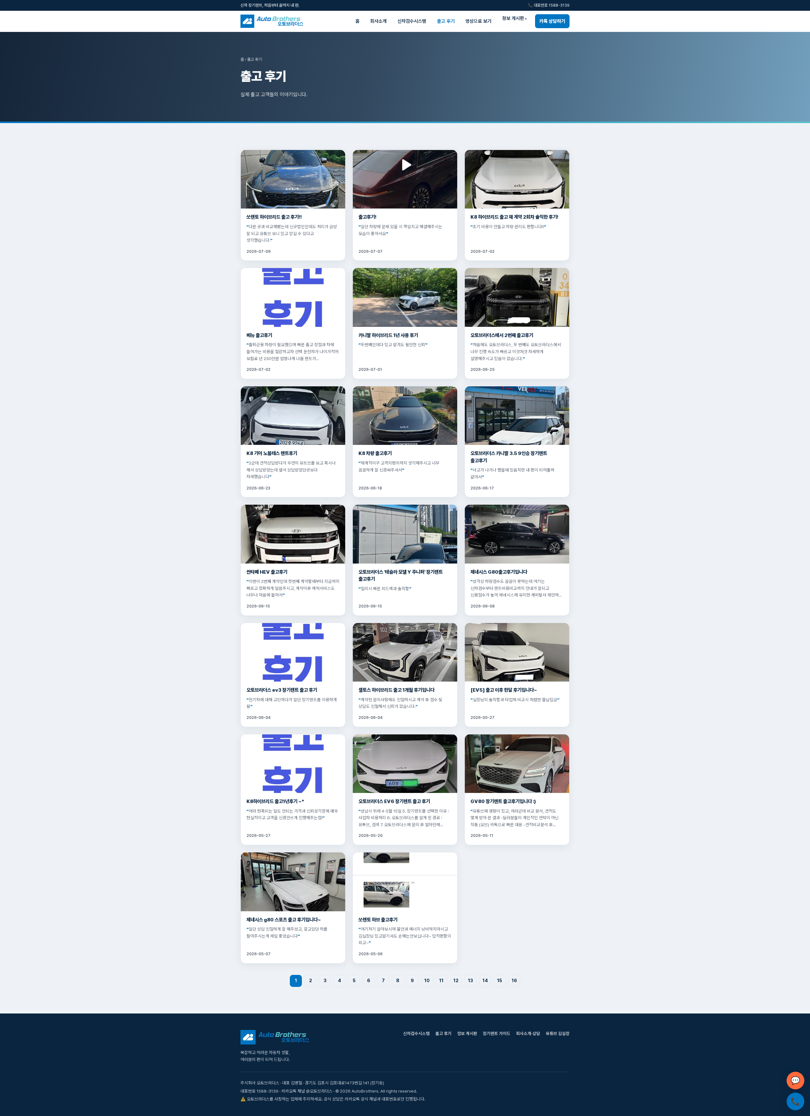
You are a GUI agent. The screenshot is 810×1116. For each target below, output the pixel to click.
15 (499, 980)
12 (455, 980)
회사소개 (378, 21)
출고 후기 (446, 21)
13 (470, 980)
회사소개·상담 (528, 1033)
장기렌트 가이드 (496, 1033)
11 (441, 980)
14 (485, 980)
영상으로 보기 (478, 21)
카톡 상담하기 (552, 21)
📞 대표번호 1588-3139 (549, 5)
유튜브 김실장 (558, 1033)
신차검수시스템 (411, 21)
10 (427, 980)
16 (514, 980)
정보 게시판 (513, 18)
